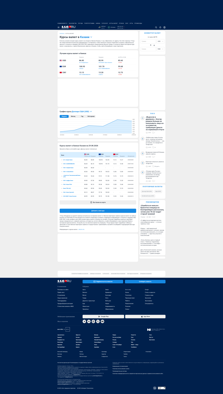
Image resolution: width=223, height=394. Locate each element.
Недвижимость (62, 23)
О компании (61, 295)
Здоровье (86, 309)
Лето (106, 298)
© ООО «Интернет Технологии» (85, 388)
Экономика (148, 301)
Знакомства (73, 23)
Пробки (121, 23)
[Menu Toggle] (58, 27)
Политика (128, 295)
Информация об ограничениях (120, 366)
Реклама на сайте (62, 289)
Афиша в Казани (95, 273)
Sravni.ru (81, 229)
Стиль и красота (150, 292)
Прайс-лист (61, 292)
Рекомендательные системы (120, 371)
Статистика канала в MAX (65, 306)
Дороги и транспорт (89, 301)
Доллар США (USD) (147, 191)
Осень (127, 292)
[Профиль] (164, 27)
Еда (84, 303)
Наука (107, 303)
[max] (93, 321)
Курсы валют (113, 23)
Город (84, 298)
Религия (127, 306)
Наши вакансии (62, 298)
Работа (127, 301)
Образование (109, 309)
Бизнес (85, 292)
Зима (107, 289)
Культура (108, 295)
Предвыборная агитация (65, 303)
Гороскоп (105, 23)
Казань (62, 33)
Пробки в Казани (145, 273)
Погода (80, 23)
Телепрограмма (89, 23)
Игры (131, 23)
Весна (84, 295)
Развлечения (129, 303)
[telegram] (84, 321)
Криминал (108, 292)
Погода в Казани (132, 273)
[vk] (89, 321)
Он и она (128, 289)
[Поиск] (156, 27)
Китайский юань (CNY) (148, 196)
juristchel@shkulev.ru (97, 375)
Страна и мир (149, 295)
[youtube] (102, 321)
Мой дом (108, 301)
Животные (86, 306)
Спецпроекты (149, 303)
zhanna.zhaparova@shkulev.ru (64, 381)
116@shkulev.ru (76, 374)
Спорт (147, 289)
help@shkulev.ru (69, 377)
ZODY (126, 23)
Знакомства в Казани (118, 273)
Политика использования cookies (121, 368)
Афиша (98, 23)
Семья (127, 309)
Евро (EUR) (158, 191)
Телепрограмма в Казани (80, 273)
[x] (98, 321)
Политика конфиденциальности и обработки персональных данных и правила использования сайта (138, 373)
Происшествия (129, 298)
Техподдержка (61, 301)
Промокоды (138, 23)
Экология (148, 298)
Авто (84, 289)
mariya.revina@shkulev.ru (63, 384)
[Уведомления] (160, 27)
